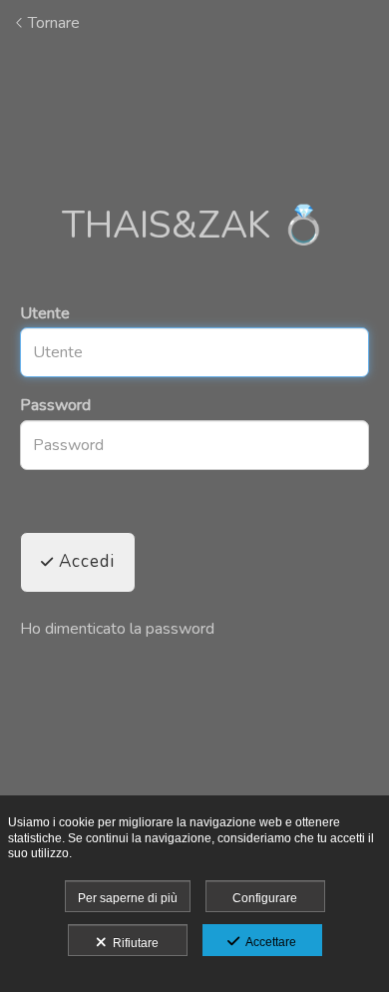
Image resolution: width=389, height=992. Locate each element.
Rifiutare (133, 943)
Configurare (264, 898)
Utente (45, 313)
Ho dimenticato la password (117, 629)
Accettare (267, 942)
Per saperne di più (128, 898)
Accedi (84, 561)
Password (55, 405)
